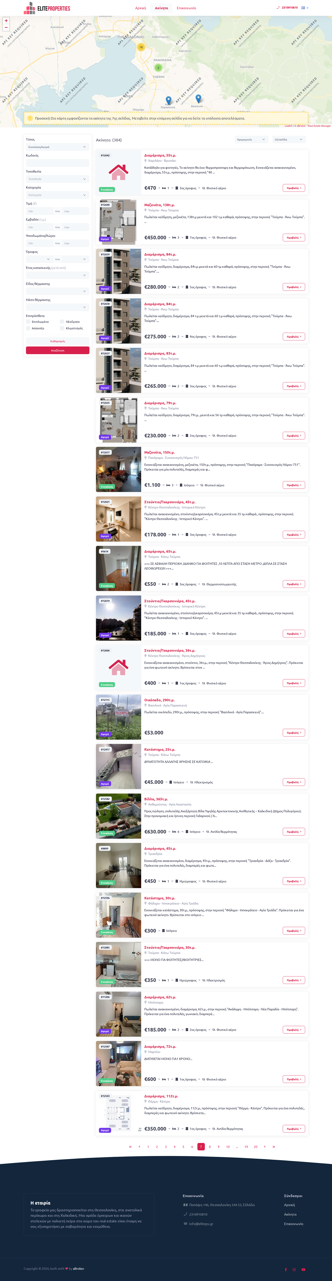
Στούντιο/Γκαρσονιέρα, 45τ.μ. (169, 501)
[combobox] (57, 179)
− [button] (6, 27)
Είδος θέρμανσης (38, 284)
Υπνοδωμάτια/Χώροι (40, 235)
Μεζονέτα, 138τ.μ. (159, 204)
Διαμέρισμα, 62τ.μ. (160, 997)
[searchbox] (44, 179)
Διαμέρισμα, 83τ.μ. (160, 353)
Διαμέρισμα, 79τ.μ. (160, 402)
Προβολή (293, 188)
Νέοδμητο (73, 321)
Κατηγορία (33, 187)
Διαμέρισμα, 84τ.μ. (160, 254)
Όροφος (32, 251)
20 (255, 1147)
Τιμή (31, 203)
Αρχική (140, 8)
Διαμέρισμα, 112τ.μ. (161, 1096)
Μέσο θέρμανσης (38, 300)
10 (228, 1147)
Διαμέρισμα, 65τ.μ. (160, 551)
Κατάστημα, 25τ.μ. (159, 749)
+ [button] (6, 20)
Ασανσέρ (38, 328)
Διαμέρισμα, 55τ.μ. (160, 155)
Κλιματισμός (74, 328)
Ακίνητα (161, 8)
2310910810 (289, 7)
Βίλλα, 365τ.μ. (156, 798)
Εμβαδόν (36, 219)
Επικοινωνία (186, 8)
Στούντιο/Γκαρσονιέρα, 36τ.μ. (169, 650)
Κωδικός (32, 155)
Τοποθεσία (33, 171)
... (237, 1147)
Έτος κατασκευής (46, 267)
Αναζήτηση (57, 350)
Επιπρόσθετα (35, 316)
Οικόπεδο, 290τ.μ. (159, 699)
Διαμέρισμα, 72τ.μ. (160, 1046)
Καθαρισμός (57, 341)
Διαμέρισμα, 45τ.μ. (160, 848)
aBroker (78, 1268)
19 (246, 1147)
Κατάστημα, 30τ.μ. (159, 898)
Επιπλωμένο (40, 321)
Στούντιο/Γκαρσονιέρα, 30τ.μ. (169, 947)
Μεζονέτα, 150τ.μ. (159, 452)
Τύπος (30, 139)
